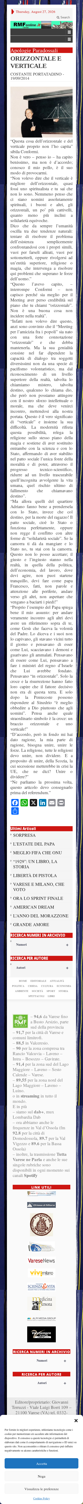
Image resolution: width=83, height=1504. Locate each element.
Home (23, 981)
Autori (42, 967)
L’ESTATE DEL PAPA (34, 844)
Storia (63, 991)
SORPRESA (24, 835)
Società (37, 991)
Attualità (57, 981)
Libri (51, 996)
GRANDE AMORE (31, 924)
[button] (76, 1420)
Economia (64, 986)
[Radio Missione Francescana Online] (41, 25)
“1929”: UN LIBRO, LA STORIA (35, 863)
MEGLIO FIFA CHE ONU (37, 852)
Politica (18, 986)
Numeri (42, 944)
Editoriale (38, 981)
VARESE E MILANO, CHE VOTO (38, 886)
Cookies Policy (41, 1498)
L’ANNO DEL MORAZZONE (40, 916)
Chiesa (33, 986)
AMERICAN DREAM (33, 907)
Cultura (47, 986)
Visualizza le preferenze (41, 1488)
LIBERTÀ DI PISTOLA (35, 875)
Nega (41, 1476)
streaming (30, 1096)
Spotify (31, 1175)
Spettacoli (36, 996)
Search (64, 17)
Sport (51, 991)
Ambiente (21, 991)
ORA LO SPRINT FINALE (38, 898)
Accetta (41, 1463)
